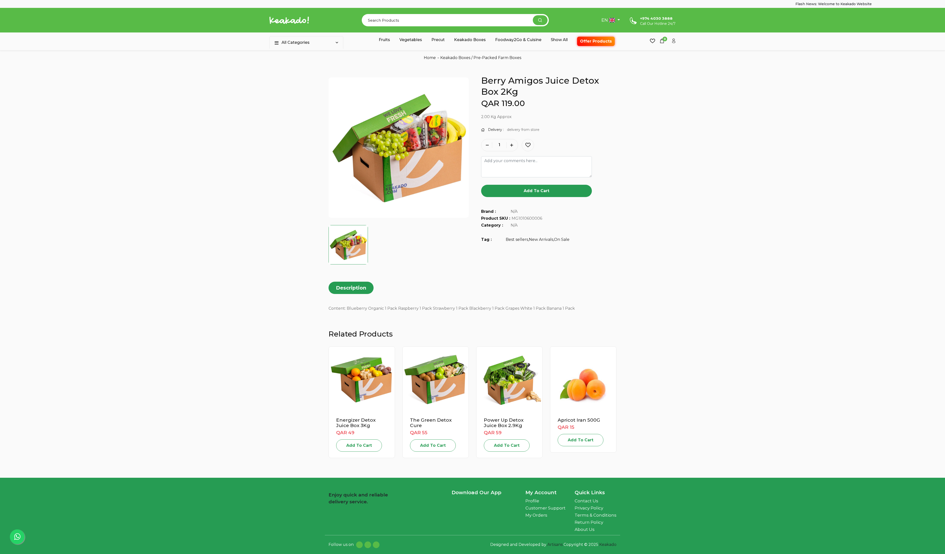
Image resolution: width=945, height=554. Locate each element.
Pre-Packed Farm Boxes (497, 57)
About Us (585, 529)
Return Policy (589, 522)
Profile (532, 500)
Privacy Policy (589, 508)
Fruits (384, 39)
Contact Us (586, 500)
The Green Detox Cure (431, 422)
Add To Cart (536, 190)
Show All (559, 39)
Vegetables (410, 39)
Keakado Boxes (470, 39)
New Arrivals (541, 239)
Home (430, 57)
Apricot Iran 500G (579, 420)
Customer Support (545, 508)
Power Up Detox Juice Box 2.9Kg (503, 422)
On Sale (561, 239)
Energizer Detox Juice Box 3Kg (356, 422)
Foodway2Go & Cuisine (518, 39)
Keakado (607, 544)
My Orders (536, 515)
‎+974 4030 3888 (656, 18)
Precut (438, 39)
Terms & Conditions (595, 515)
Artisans (555, 544)
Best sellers (517, 239)
